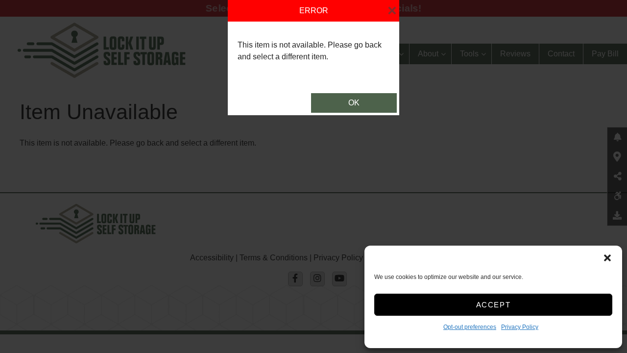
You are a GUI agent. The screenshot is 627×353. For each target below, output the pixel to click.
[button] (607, 258)
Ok (354, 103)
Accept (493, 305)
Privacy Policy (519, 327)
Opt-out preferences (469, 327)
